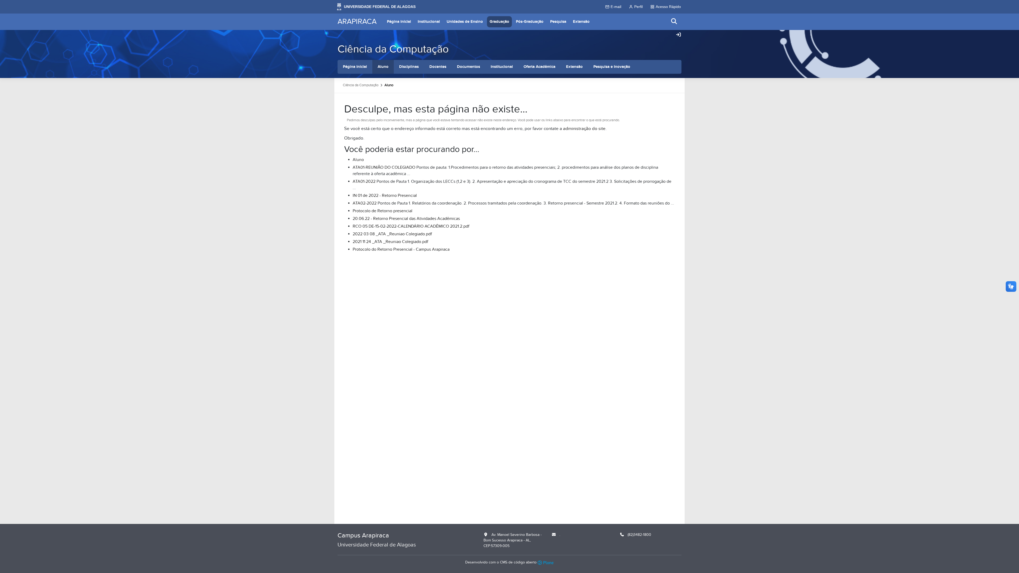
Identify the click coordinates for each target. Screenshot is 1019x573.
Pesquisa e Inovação (611, 66)
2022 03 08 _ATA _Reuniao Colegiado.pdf (392, 234)
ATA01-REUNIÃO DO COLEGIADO (384, 167)
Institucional (429, 21)
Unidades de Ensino (465, 21)
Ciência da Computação (393, 49)
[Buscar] (674, 21)
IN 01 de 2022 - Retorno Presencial (385, 195)
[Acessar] (678, 35)
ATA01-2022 (364, 181)
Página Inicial (399, 21)
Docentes (437, 66)
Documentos (468, 66)
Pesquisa (558, 21)
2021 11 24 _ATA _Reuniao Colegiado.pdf (390, 241)
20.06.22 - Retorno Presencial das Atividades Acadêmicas (406, 218)
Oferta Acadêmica (539, 66)
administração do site (584, 128)
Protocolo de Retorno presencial (382, 211)
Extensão (581, 21)
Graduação (499, 21)
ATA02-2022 (365, 203)
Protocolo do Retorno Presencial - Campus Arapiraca (401, 249)
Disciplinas (409, 66)
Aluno (383, 66)
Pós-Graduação (529, 21)
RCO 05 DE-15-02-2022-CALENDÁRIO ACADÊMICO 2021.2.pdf (411, 226)
